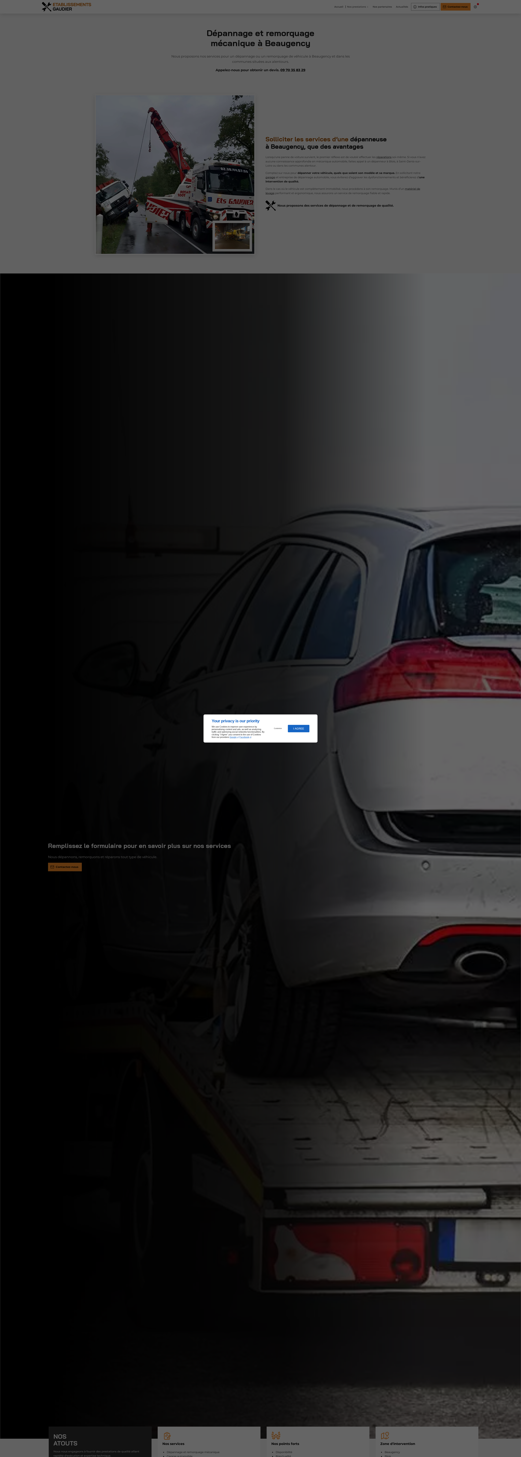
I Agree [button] (298, 728)
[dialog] (260, 728)
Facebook (244, 737)
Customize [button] (278, 728)
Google (233, 737)
